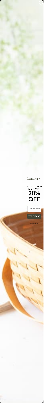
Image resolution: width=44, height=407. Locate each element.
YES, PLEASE (34, 216)
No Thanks (34, 223)
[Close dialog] (41, 2)
